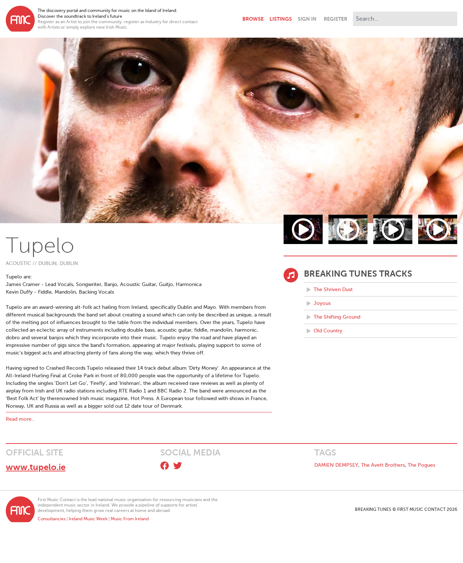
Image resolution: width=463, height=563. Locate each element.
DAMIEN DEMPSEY (336, 465)
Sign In (307, 19)
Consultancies (51, 518)
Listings (280, 19)
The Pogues (421, 465)
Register (335, 19)
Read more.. (20, 419)
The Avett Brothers (383, 465)
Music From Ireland (130, 518)
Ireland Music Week (88, 518)
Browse (253, 19)
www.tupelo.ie (35, 467)
